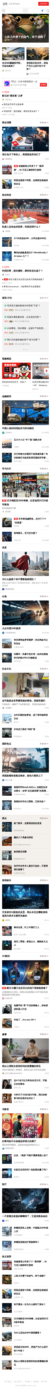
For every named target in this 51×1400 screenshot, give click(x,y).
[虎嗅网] (25, 11)
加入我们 (18, 1381)
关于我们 (7, 1381)
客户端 (44, 1381)
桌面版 (36, 1381)
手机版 (27, 1381)
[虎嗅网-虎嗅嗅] (42, 11)
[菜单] (3, 11)
